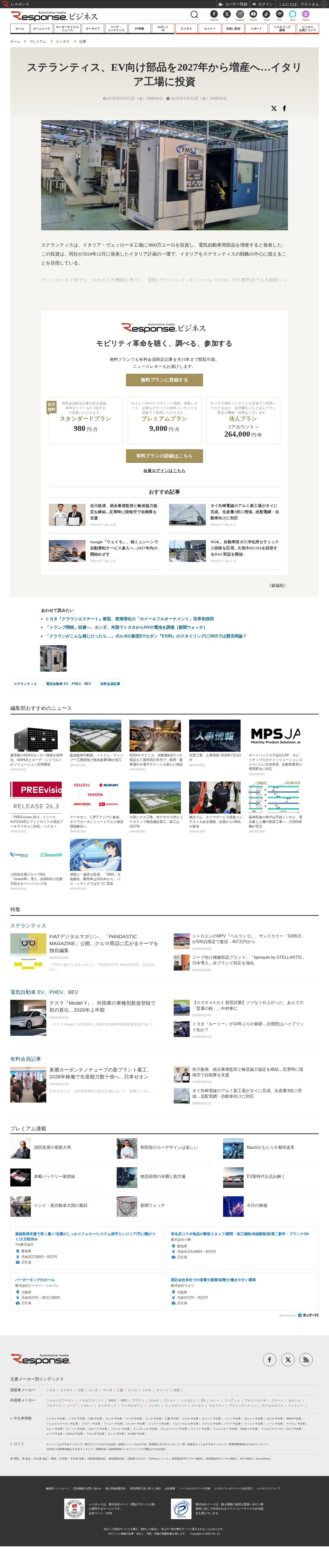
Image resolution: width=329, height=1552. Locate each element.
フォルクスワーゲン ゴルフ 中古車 (281, 1428)
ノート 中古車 (275, 1423)
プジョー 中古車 (113, 1423)
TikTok (266, 20)
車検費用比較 (116, 1458)
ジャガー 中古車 (135, 1423)
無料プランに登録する (164, 379)
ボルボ (154, 1400)
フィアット (232, 1400)
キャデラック (107, 1405)
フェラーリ (54, 1405)
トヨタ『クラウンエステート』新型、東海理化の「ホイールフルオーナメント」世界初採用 (129, 619)
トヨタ (51, 1390)
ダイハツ (162, 1390)
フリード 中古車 (120, 1428)
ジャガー (154, 1405)
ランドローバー (176, 1405)
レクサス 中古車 (55, 1418)
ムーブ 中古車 (54, 1433)
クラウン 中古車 (295, 1423)
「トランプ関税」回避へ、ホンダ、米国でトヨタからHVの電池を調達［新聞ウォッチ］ (126, 627)
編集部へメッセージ (57, 1488)
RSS (279, 20)
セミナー (209, 28)
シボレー (87, 1405)
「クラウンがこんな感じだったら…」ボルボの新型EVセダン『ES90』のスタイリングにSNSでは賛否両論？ (146, 636)
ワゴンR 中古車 (95, 1433)
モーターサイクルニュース (67, 28)
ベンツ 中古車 (232, 1418)
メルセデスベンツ (91, 1400)
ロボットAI (163, 28)
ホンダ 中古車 (114, 1418)
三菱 (120, 1390)
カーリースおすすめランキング (64, 1444)
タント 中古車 (116, 1433)
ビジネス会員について (307, 28)
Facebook (214, 20)
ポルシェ (294, 1400)
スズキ (146, 1390)
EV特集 (139, 28)
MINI (124, 1400)
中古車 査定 (41, 1458)
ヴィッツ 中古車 (75, 1428)
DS (203, 1400)
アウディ (138, 1400)
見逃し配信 (233, 28)
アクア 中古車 (232, 1423)
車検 (53, 1458)
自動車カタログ (136, 1458)
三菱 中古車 (172, 1418)
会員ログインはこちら (164, 470)
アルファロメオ (255, 1400)
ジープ (71, 1405)
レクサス (66, 1390)
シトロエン (188, 1400)
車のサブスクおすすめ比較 (100, 1444)
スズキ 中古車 (190, 1418)
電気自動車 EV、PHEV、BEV (68, 684)
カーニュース (41, 28)
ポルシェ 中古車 (253, 1418)
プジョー (169, 1400)
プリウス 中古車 (211, 1423)
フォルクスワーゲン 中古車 (62, 1423)
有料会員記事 (110, 684)
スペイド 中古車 (200, 1428)
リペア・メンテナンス (116, 28)
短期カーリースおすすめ (132, 1444)
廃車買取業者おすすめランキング (248, 1444)
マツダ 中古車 (133, 1418)
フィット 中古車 (253, 1423)
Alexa (292, 20)
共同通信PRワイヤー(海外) (221, 1458)
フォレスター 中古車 (225, 1428)
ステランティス (25, 684)
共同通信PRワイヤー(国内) (187, 1458)
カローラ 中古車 (97, 1428)
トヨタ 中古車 (77, 1418)
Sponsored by (287, 1315)
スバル (132, 1390)
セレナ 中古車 (54, 1428)
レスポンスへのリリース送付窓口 (233, 1488)
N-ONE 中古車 (136, 1433)
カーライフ (93, 28)
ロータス (197, 1405)
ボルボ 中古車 (275, 1418)
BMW (112, 1400)
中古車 (63, 1458)
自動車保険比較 (96, 1458)
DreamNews (263, 1458)
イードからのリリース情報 (194, 1488)
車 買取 (14, 1458)
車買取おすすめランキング (164, 1444)
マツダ (107, 1390)
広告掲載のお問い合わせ (87, 1488)
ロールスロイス (272, 1405)
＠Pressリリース (158, 1458)
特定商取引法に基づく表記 (145, 1488)
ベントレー (296, 1405)
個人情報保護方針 (115, 1488)
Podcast (305, 20)
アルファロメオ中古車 (185, 1423)
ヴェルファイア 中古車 (174, 1428)
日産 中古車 (95, 1418)
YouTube (253, 20)
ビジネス (186, 28)
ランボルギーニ (132, 1405)
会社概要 (170, 1488)
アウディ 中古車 (90, 1423)
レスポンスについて (268, 1488)
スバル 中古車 (153, 1418)
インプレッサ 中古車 (145, 1428)
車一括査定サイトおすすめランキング (204, 1444)
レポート (256, 28)
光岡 (176, 1390)
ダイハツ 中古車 (211, 1418)
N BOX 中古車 (74, 1433)
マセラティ (216, 1405)
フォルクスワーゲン (60, 1400)
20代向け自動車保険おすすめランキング (69, 1449)
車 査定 (26, 1458)
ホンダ (93, 1390)
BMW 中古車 (293, 1418)
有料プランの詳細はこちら (164, 455)
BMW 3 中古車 (249, 1428)
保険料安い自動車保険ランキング (115, 1449)
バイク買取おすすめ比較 (151, 1449)
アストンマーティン (243, 1405)
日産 (81, 1390)
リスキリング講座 (282, 28)
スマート (277, 1400)
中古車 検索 (77, 1458)
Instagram (240, 20)
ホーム (20, 28)
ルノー (215, 1400)
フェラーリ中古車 (159, 1423)
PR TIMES (246, 1458)
